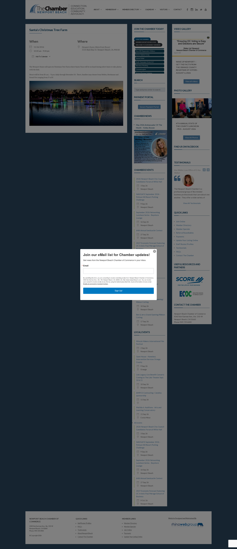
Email (85, 266)
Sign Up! (118, 291)
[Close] (154, 251)
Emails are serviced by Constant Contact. (95, 284)
